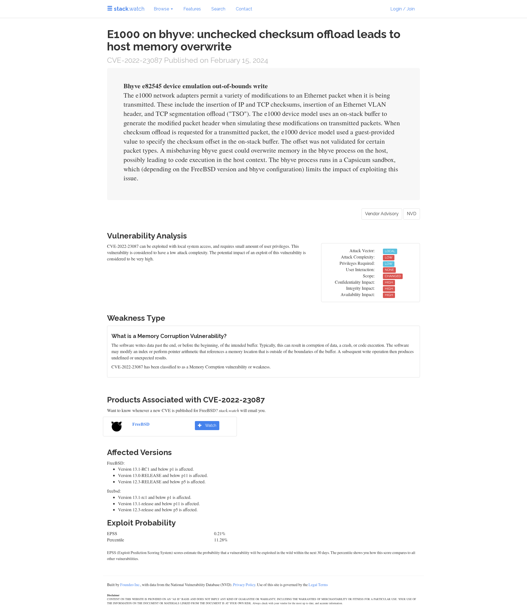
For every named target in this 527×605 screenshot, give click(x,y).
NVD (411, 213)
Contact (244, 9)
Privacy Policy (244, 584)
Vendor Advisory (382, 213)
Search (218, 9)
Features (192, 9)
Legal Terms (318, 584)
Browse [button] (162, 9)
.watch (129, 8)
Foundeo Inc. (130, 584)
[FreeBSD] (116, 425)
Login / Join (402, 9)
